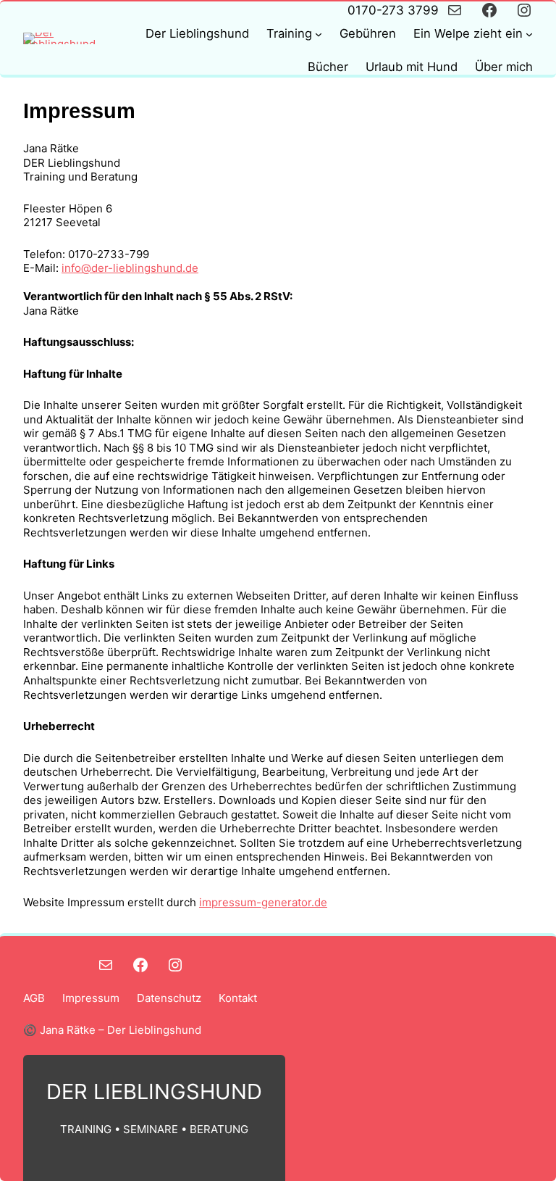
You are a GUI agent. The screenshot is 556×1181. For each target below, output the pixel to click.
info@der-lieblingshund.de (130, 268)
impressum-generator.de (263, 902)
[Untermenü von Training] (318, 34)
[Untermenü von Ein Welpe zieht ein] (529, 34)
